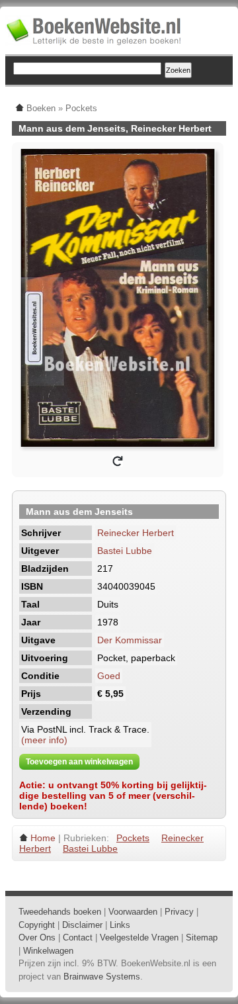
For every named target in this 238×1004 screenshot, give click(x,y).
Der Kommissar (129, 640)
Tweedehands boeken (60, 912)
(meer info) (44, 740)
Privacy (179, 912)
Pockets (132, 838)
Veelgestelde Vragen (139, 937)
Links (120, 925)
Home (43, 838)
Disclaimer (82, 925)
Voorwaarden (132, 912)
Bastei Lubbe (124, 550)
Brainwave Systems (101, 976)
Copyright (37, 925)
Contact (78, 937)
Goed (108, 675)
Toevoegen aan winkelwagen (79, 761)
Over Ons (37, 937)
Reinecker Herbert (135, 532)
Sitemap (202, 937)
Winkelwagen (48, 951)
